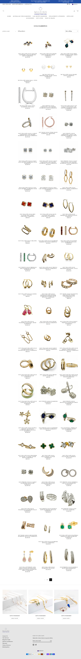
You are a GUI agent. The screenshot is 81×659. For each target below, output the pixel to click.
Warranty (5, 643)
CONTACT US (28, 4)
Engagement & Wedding (57, 16)
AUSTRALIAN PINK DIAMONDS (22, 16)
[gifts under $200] (40, 602)
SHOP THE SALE (7, 4)
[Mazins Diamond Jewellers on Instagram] (33, 645)
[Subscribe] (51, 641)
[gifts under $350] (66, 602)
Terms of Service (7, 645)
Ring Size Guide (6, 639)
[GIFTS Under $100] (15, 602)
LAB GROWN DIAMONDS (40, 16)
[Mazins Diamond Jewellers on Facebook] (36, 645)
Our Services (6, 637)
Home (9, 16)
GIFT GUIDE (39, 18)
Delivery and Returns (8, 641)
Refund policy (6, 647)
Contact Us (5, 636)
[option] (15, 2)
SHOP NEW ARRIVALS (17, 4)
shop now (14, 618)
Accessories (30, 18)
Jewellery (70, 16)
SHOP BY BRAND (50, 18)
